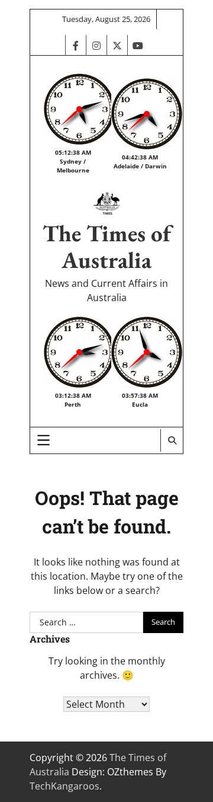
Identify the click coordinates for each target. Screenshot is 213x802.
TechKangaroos (64, 786)
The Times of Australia (107, 246)
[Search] (171, 440)
